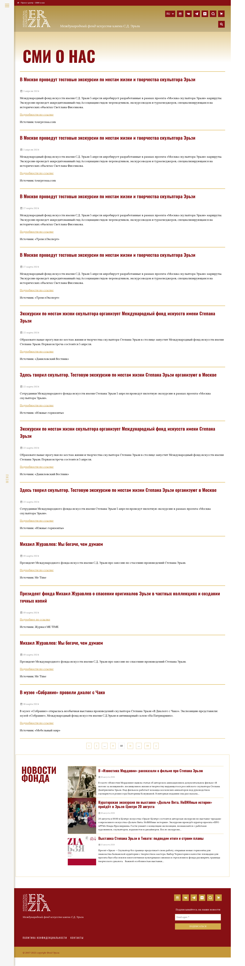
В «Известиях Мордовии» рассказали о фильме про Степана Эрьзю (150, 770)
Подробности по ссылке (37, 114)
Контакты (77, 937)
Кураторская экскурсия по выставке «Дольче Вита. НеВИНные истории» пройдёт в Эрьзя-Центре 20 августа (155, 804)
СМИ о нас (40, 3)
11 (130, 745)
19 (147, 745)
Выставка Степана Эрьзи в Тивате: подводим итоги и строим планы (151, 838)
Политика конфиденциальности (45, 937)
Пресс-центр (27, 3)
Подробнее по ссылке (35, 619)
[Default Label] (180, 13)
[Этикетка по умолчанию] (188, 13)
